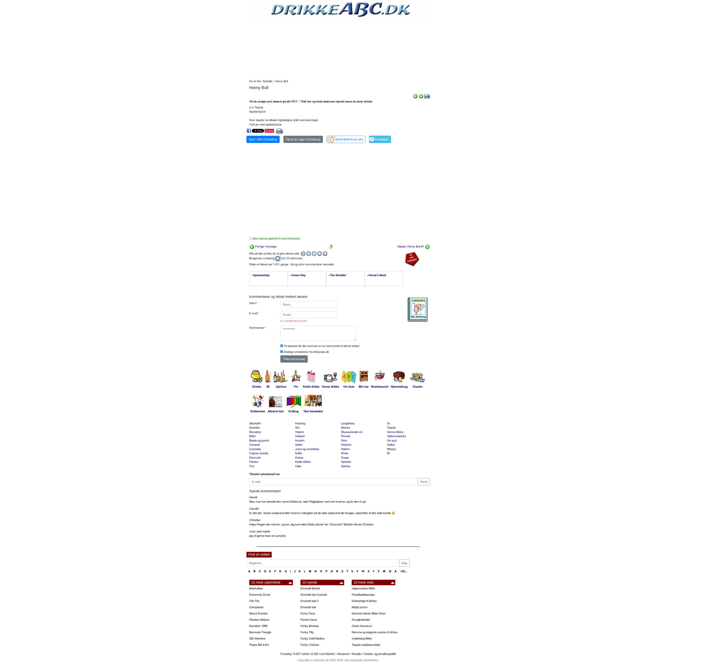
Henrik (253, 497)
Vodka (391, 444)
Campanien (256, 607)
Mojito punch (359, 607)
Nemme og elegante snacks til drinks (375, 632)
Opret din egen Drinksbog (303, 139)
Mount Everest (258, 613)
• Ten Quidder (337, 275)
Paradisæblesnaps (363, 594)
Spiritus (345, 466)
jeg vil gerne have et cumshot (267, 536)
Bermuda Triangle (260, 632)
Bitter (252, 436)
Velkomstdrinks (396, 436)
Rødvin (345, 449)
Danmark (255, 457)
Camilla (254, 508)
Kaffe (298, 453)
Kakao (299, 457)
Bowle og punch (259, 440)
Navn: (253, 303)
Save (270, 130)
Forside (267, 81)
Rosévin (346, 444)
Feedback (381, 139)
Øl (388, 453)
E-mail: (254, 313)
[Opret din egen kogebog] (417, 310)
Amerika (254, 427)
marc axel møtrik (259, 531)
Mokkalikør (256, 588)
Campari (254, 444)
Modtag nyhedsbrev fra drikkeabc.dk (306, 352)
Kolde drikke (303, 462)
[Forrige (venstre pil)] (415, 96)
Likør (298, 466)
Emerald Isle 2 (309, 601)
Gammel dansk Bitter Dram (369, 613)
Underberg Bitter (362, 638)
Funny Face (307, 613)
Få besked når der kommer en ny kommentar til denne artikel (321, 346)
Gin (297, 427)
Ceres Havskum (362, 626)
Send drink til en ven (349, 139)
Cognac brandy (258, 453)
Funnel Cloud (308, 619)
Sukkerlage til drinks (364, 601)
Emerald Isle (308, 607)
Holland (299, 436)
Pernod (345, 436)
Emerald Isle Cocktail (313, 594)
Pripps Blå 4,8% (259, 645)
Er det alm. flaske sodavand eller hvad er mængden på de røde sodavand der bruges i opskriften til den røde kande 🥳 (322, 513)
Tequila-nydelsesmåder (366, 645)
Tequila (391, 427)
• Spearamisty (260, 275)
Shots (344, 453)
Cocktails (255, 449)
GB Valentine (257, 638)
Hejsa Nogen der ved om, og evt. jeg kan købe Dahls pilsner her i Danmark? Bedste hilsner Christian (311, 524)
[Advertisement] (339, 48)
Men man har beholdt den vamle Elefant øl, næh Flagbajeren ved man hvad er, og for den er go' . (308, 501)
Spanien (346, 462)
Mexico (345, 427)
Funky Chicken (309, 645)
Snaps (345, 457)
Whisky (391, 449)
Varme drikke (395, 432)
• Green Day (298, 275)
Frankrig (300, 423)
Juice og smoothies (307, 449)
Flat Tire (254, 601)
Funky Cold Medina (312, 638)
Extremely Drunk (259, 594)
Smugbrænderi (361, 619)
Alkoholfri (255, 423)
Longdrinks (348, 423)
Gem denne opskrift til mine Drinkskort (276, 238)
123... (403, 571)
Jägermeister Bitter (363, 588)
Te (388, 423)
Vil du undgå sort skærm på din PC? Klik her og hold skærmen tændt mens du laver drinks (310, 101)
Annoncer (343, 654)
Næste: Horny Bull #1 (411, 246)
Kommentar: (257, 328)
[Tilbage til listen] (331, 246)
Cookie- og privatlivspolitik (380, 654)
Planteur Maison (259, 619)
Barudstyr (255, 432)
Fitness (253, 462)
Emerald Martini (310, 588)
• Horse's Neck (376, 275)
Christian (254, 520)
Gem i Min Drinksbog (263, 139)
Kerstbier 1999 (258, 626)
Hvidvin (299, 440)
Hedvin (299, 432)
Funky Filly (307, 632)
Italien (298, 444)
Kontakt (356, 654)
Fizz (252, 466)
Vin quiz (392, 440)
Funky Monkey (309, 626)
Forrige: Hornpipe (265, 246)
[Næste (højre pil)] (421, 96)
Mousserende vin (351, 432)
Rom (344, 440)
